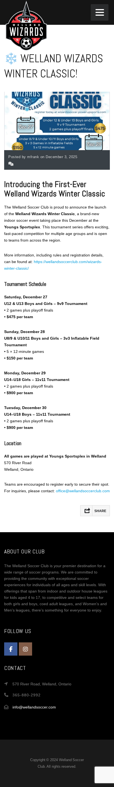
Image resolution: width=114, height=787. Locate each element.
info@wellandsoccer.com (34, 707)
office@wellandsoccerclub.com (83, 491)
